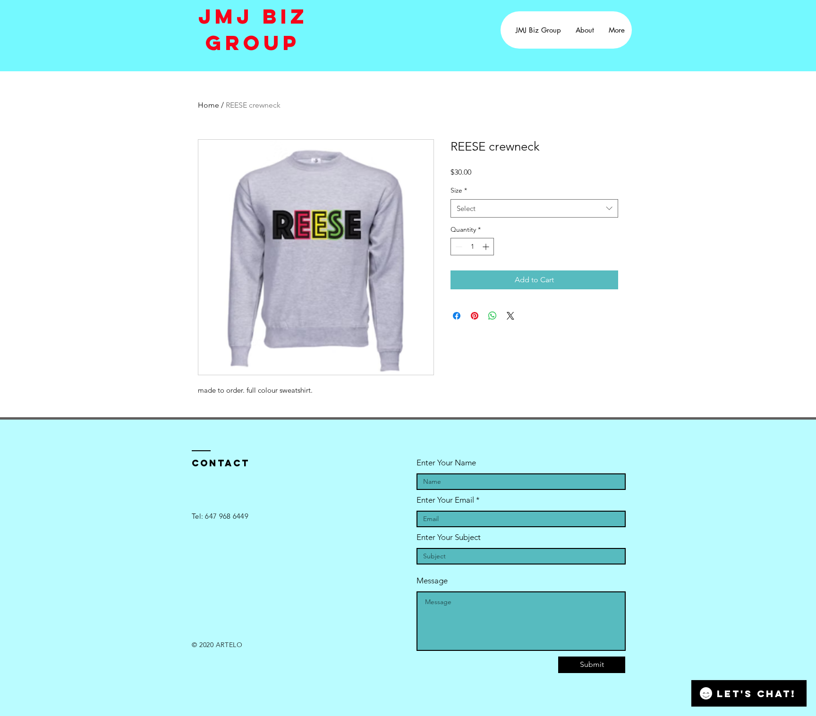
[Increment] (487, 246)
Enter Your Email (445, 500)
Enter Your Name (446, 463)
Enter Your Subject (448, 537)
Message (432, 581)
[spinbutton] (472, 246)
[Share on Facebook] (456, 315)
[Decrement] (458, 246)
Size (458, 190)
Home (208, 105)
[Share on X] (510, 315)
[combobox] (534, 208)
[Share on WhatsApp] (492, 315)
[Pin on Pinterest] (474, 315)
